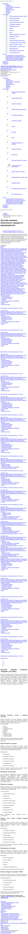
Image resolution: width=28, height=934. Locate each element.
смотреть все (3, 911)
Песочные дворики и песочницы (17, 40)
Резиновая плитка (13, 48)
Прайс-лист (6, 62)
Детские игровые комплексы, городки (18, 16)
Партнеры (8, 12)
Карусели (11, 30)
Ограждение (12, 38)
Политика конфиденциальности (8, 931)
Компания (5, 3)
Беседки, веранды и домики (15, 44)
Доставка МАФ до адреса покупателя (14, 55)
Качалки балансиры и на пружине (17, 34)
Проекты (5, 61)
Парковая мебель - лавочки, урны (17, 46)
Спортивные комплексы (15, 24)
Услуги (5, 54)
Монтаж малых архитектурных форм (14, 59)
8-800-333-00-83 (4, 69)
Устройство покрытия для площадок (14, 60)
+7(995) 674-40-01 (5, 929)
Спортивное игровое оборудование (17, 42)
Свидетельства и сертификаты (13, 7)
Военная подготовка (14, 36)
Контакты (5, 63)
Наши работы (14, 919)
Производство (9, 6)
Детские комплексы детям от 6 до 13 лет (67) (13, 232)
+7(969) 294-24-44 (12, 69)
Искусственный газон (14, 52)
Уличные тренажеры (14, 20)
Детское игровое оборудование (16, 22)
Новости (8, 10)
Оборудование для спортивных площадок (15, 56)
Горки (10, 32)
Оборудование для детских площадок (14, 57)
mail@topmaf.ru (4, 75)
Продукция (5, 14)
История (8, 4)
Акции (7, 13)
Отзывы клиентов (10, 9)
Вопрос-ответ (9, 8)
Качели (11, 28)
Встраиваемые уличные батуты (16, 50)
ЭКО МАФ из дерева (14, 26)
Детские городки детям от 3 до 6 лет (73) (12, 230)
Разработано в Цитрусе (6, 932)
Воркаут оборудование (14, 18)
